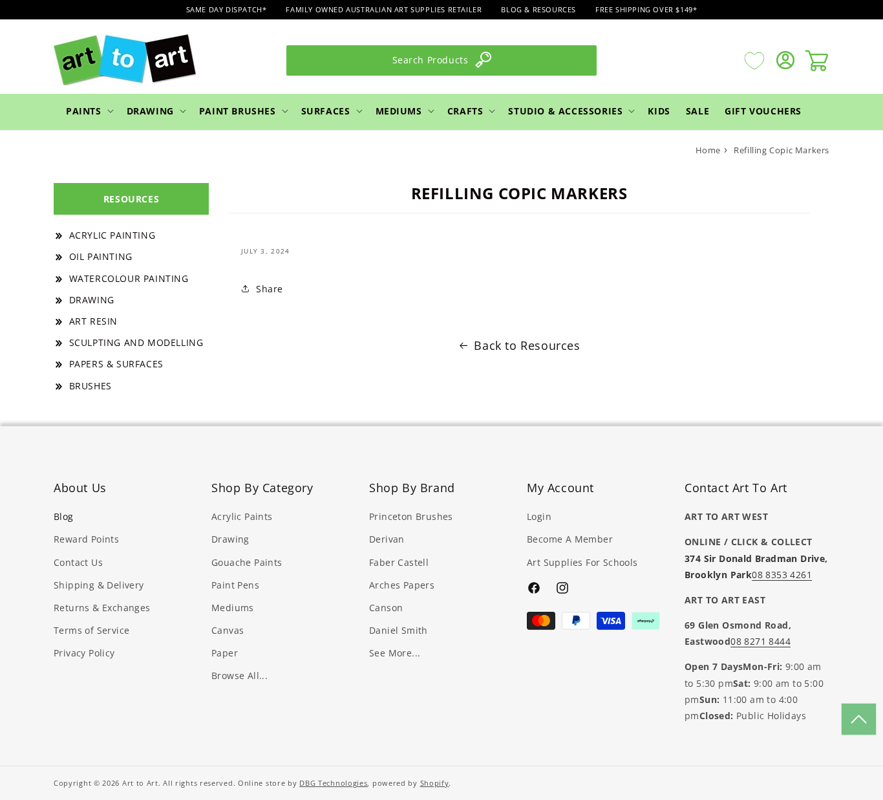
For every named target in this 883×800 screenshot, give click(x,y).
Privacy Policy (84, 653)
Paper (224, 653)
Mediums (399, 110)
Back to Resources (527, 345)
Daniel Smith (398, 630)
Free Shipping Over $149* (646, 9)
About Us (80, 487)
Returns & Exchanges (102, 607)
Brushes (90, 386)
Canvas (227, 630)
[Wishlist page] (754, 60)
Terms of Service (91, 630)
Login (539, 517)
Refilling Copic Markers (781, 150)
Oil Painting (101, 256)
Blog (64, 517)
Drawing (150, 110)
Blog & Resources (538, 9)
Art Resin (93, 321)
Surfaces (325, 110)
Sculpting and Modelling (136, 342)
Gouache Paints (246, 562)
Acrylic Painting (112, 235)
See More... (394, 653)
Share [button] (269, 289)
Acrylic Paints (242, 517)
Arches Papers (401, 585)
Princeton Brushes (411, 517)
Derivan (387, 540)
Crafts (465, 110)
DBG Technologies (333, 783)
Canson (386, 607)
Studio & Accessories (565, 110)
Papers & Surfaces (116, 364)
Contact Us (78, 562)
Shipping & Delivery (99, 585)
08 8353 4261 (782, 574)
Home (708, 150)
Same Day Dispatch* (226, 9)
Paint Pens (235, 585)
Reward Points (86, 540)
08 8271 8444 (760, 642)
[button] (88, 110)
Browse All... (239, 676)
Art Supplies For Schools (582, 562)
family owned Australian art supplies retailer (384, 9)
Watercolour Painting (129, 278)
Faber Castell (399, 562)
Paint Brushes (237, 110)
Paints (83, 110)
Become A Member (570, 540)
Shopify (434, 783)
